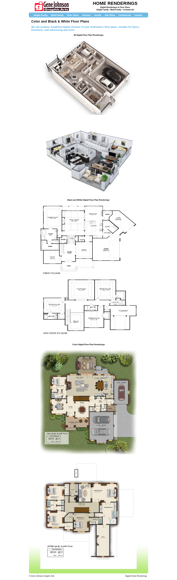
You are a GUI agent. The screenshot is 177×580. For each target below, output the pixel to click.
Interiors (86, 15)
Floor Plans (73, 15)
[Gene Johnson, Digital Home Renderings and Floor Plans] (52, 6)
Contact (138, 15)
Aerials (97, 15)
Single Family (41, 15)
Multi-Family (57, 15)
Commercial (124, 15)
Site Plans (110, 15)
